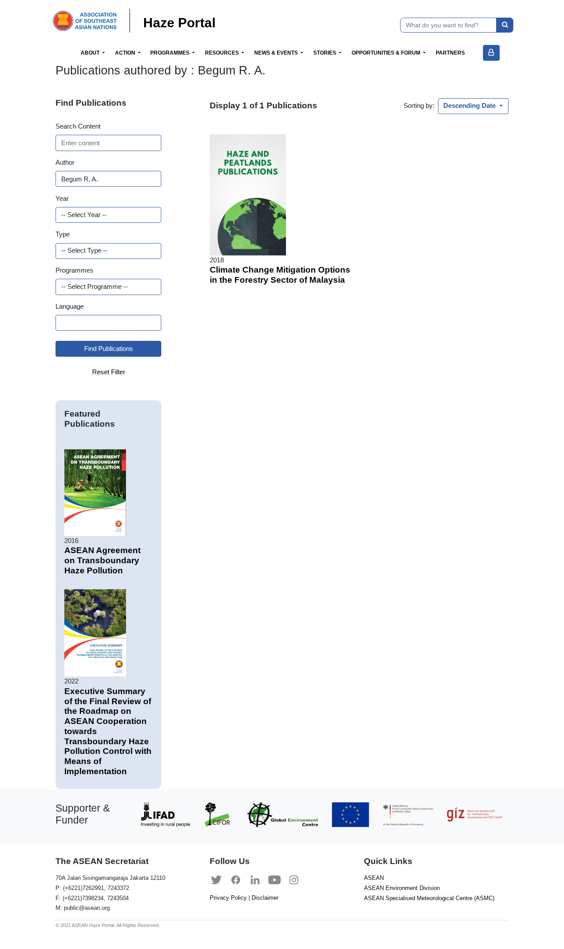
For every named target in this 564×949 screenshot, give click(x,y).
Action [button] (126, 53)
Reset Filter (108, 372)
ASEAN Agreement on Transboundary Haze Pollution (102, 560)
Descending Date (470, 105)
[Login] (491, 53)
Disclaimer (265, 897)
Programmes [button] (170, 53)
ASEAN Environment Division (402, 888)
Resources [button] (222, 53)
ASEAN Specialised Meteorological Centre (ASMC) (429, 898)
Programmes (74, 270)
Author (65, 162)
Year (62, 198)
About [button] (91, 53)
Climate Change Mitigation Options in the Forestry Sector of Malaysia (280, 274)
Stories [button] (325, 53)
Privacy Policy (228, 897)
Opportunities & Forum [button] (387, 53)
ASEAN (374, 878)
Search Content (78, 126)
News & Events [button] (276, 53)
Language (70, 306)
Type (63, 234)
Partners (450, 53)
